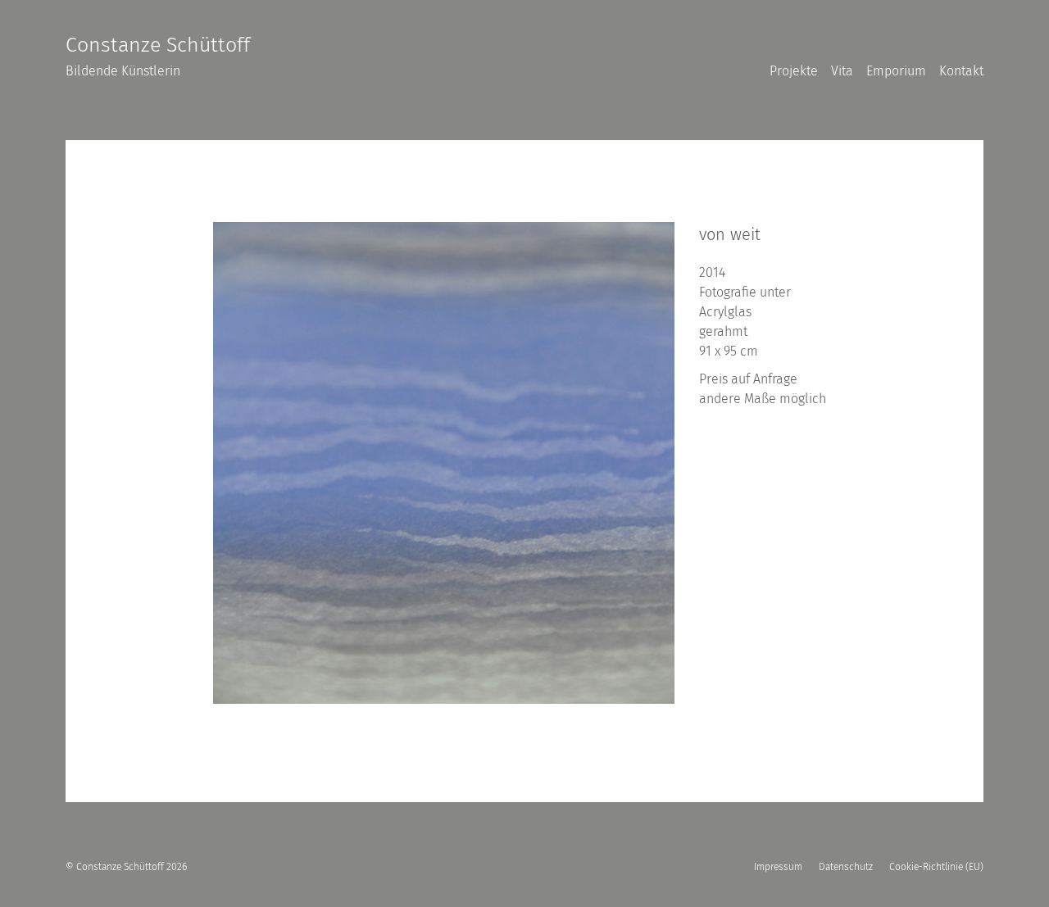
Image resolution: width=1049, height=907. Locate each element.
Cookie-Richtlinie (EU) (936, 867)
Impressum (778, 867)
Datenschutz (846, 867)
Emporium (896, 71)
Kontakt (961, 71)
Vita (842, 71)
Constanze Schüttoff (158, 45)
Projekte (794, 71)
